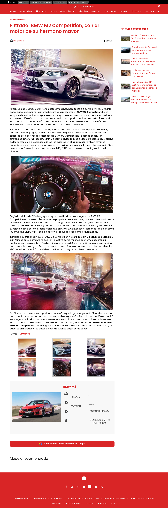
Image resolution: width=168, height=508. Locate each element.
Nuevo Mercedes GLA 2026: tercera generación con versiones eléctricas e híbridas (144, 86)
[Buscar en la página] (159, 7)
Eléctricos (83, 11)
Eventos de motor (68, 11)
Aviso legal (56, 503)
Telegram (89, 486)
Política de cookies (74, 503)
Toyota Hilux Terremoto (78, 2)
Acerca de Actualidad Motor (142, 499)
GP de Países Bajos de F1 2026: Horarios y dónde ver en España (144, 38)
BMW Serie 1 (23, 2)
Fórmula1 (148, 11)
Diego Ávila (18, 41)
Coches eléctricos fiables (41, 2)
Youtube (42, 11)
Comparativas (25, 11)
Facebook (66, 486)
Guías (52, 11)
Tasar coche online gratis (114, 499)
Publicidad (102, 503)
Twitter (72, 486)
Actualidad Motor (18, 19)
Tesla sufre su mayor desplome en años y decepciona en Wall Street (144, 99)
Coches (123, 11)
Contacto (115, 503)
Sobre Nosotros (22, 499)
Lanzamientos (110, 11)
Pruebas (12, 11)
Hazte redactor (74, 499)
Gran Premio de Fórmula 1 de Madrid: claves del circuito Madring (144, 50)
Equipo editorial (40, 499)
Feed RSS (101, 486)
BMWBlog (25, 333)
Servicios (135, 11)
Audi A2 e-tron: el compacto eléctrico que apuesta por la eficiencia (143, 61)
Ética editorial (57, 499)
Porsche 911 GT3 (60, 2)
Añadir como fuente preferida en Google (64, 443)
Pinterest (78, 486)
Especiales (96, 11)
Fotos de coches (92, 499)
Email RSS (95, 486)
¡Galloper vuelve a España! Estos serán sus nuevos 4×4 (143, 73)
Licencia (90, 503)
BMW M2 (69, 387)
